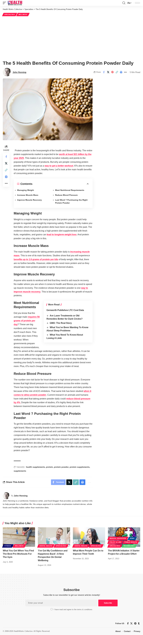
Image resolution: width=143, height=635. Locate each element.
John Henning (19, 72)
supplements (20, 471)
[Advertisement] (71, 37)
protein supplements (80, 467)
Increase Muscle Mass (27, 195)
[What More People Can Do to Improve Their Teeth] (89, 537)
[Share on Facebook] (104, 72)
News (132, 538)
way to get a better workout (59, 166)
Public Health (131, 542)
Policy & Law (115, 542)
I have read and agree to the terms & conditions (73, 609)
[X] (131, 623)
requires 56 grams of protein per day (27, 321)
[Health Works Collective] (15, 3)
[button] (5, 3)
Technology (129, 546)
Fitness (7, 546)
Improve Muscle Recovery (29, 200)
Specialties (9, 14)
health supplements (35, 467)
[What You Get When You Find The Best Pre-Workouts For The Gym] (19, 537)
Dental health (46, 546)
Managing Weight (25, 190)
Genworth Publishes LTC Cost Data (65, 310)
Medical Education (118, 538)
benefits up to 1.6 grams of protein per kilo (36, 259)
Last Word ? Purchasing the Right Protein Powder (71, 201)
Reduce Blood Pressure (66, 195)
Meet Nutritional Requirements (69, 190)
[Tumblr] (138, 623)
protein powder (61, 467)
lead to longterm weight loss (62, 234)
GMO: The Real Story (61, 323)
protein (49, 467)
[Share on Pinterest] (112, 72)
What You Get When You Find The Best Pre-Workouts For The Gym (18, 553)
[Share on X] (108, 72)
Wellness (23, 14)
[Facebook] (128, 623)
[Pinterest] (135, 623)
